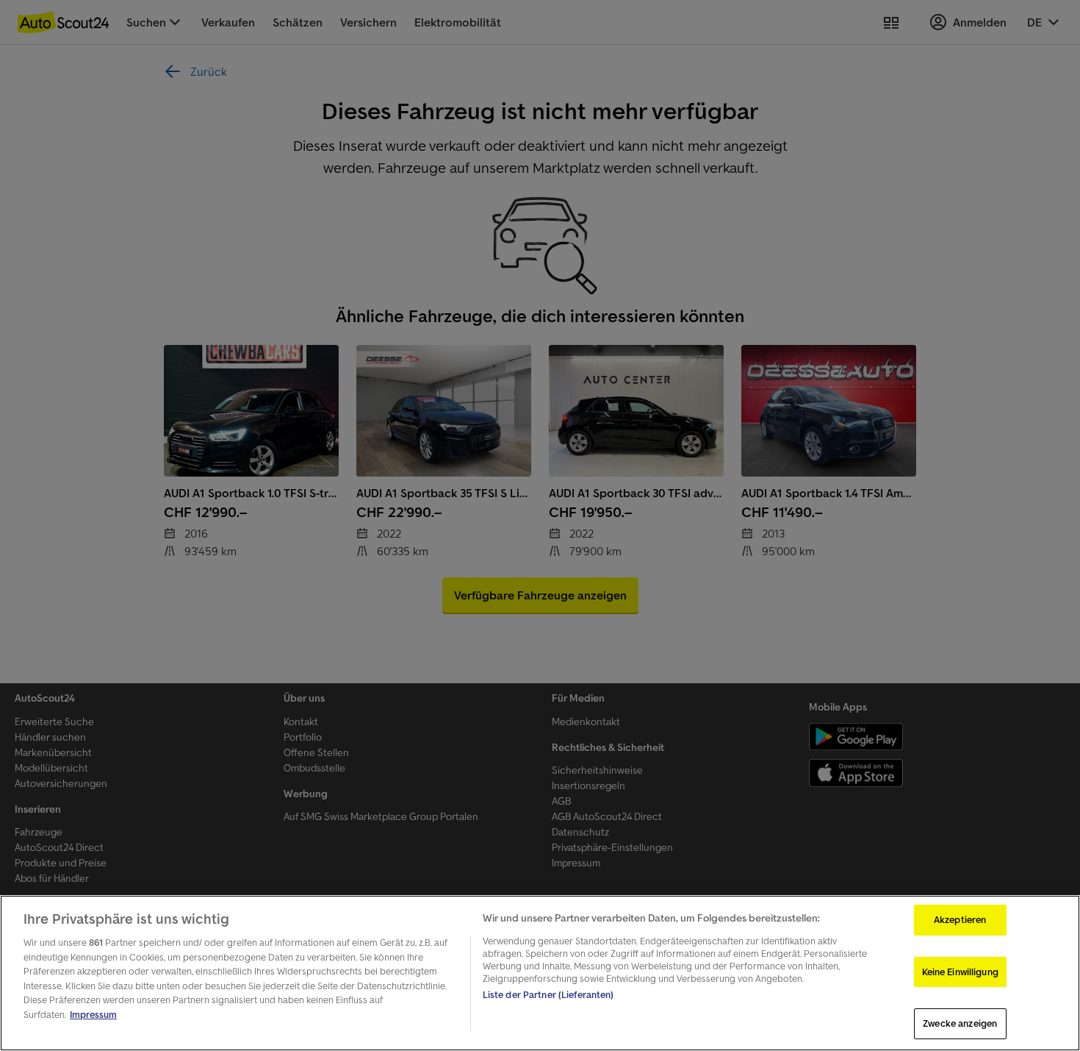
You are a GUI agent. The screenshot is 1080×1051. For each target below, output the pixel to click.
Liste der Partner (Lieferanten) (548, 994)
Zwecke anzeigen (960, 1023)
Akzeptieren (960, 919)
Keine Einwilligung (960, 972)
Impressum (93, 1014)
